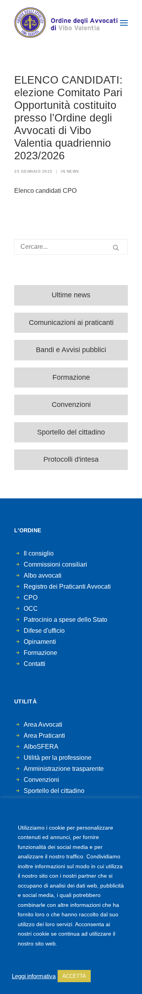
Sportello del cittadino (71, 432)
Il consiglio (39, 553)
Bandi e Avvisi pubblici (71, 350)
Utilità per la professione (58, 757)
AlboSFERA (41, 746)
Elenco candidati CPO (45, 190)
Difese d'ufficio (44, 630)
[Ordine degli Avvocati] (66, 23)
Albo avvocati (43, 575)
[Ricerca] (71, 247)
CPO (30, 597)
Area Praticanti (44, 735)
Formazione (71, 377)
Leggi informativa (34, 976)
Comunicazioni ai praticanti (71, 322)
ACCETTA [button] (74, 976)
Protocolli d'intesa (71, 459)
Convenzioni (71, 404)
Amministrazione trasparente (64, 768)
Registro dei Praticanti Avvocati (67, 586)
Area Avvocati (43, 724)
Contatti (34, 663)
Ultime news (71, 295)
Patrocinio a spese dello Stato (65, 619)
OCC (31, 608)
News (73, 171)
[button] (124, 23)
